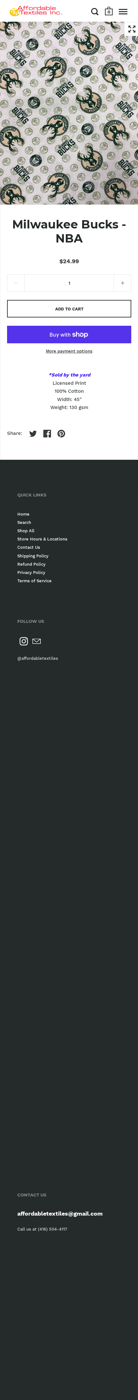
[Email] (36, 641)
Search (24, 522)
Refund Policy (31, 564)
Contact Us (28, 547)
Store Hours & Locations (42, 539)
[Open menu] (123, 11)
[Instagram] (24, 641)
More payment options (69, 351)
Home (23, 514)
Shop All (25, 530)
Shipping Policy (32, 556)
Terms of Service (34, 580)
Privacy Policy (31, 572)
